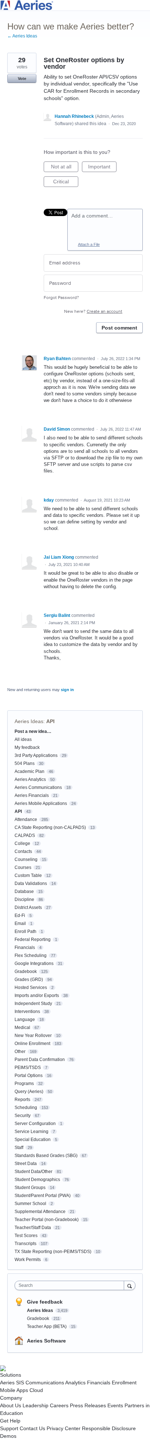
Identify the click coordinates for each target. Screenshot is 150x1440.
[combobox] (71, 1285)
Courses (23, 867)
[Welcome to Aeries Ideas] (75, 5)
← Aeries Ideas (22, 36)
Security (23, 1115)
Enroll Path (25, 931)
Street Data (26, 1163)
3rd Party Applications (36, 755)
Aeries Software (46, 1341)
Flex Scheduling (31, 955)
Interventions (27, 1011)
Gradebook (26, 971)
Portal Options (29, 1075)
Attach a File (89, 244)
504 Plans (25, 763)
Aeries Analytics (30, 779)
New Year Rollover (33, 1035)
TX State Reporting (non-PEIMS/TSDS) (53, 1251)
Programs (24, 1083)
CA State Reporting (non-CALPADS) (50, 827)
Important (102, 168)
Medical (22, 1027)
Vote (22, 78)
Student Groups (30, 1187)
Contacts (23, 851)
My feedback (27, 747)
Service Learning (31, 1131)
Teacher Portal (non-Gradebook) (47, 1219)
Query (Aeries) (29, 1091)
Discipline (24, 899)
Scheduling (26, 1107)
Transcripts (25, 1243)
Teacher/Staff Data (33, 1227)
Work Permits (28, 1259)
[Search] (129, 1285)
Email (20, 923)
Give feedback (45, 1302)
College (22, 843)
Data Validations (31, 883)
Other (20, 1051)
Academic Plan (29, 771)
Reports (22, 1099)
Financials (25, 947)
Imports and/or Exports (37, 995)
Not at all (64, 168)
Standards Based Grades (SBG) (46, 1155)
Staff (19, 1147)
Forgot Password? (61, 297)
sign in (67, 689)
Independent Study (33, 1003)
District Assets (28, 907)
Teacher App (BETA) (47, 1326)
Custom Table (28, 875)
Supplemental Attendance (40, 1211)
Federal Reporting (33, 939)
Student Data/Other (33, 1171)
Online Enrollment (32, 1043)
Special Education (33, 1139)
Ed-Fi (20, 915)
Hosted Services (31, 987)
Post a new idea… (33, 731)
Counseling (26, 859)
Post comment (119, 328)
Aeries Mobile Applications (41, 803)
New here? (93, 311)
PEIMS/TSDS (28, 1067)
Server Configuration (35, 1123)
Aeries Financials (32, 795)
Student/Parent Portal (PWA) (43, 1195)
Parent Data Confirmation (40, 1059)
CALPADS (25, 835)
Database (24, 891)
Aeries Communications (38, 787)
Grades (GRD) (29, 979)
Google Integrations (34, 963)
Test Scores (26, 1235)
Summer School (30, 1203)
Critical (65, 183)
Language (25, 1019)
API (50, 721)
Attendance (26, 819)
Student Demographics (37, 1179)
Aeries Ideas (29, 721)
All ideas (23, 739)
